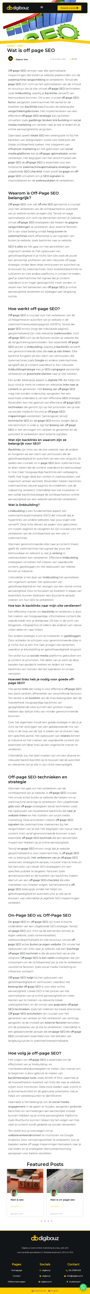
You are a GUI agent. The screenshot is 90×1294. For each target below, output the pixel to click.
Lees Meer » (15, 1206)
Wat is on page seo (62, 1199)
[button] (42, 7)
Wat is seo (17, 1199)
